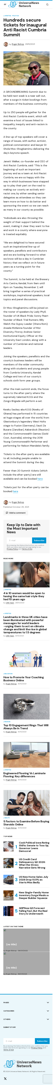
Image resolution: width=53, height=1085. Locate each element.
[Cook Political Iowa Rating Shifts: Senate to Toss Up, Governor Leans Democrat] (8, 846)
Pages (6, 1003)
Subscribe (39, 540)
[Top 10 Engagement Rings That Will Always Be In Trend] (26, 707)
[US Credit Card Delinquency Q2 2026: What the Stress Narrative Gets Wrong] (8, 863)
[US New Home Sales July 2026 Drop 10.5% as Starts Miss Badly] (8, 880)
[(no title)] (26, 940)
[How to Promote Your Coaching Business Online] (26, 659)
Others (6, 1019)
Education (8, 674)
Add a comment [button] (17, 513)
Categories (8, 1011)
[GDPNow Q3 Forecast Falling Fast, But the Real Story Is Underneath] (8, 911)
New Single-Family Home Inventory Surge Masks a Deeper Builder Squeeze (34, 895)
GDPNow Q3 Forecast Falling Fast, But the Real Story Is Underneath (33, 910)
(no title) (11, 944)
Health (7, 818)
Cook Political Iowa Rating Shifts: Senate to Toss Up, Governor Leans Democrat (34, 846)
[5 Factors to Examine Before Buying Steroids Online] (26, 803)
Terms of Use (27, 549)
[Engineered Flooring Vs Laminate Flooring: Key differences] (26, 755)
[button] (5, 4)
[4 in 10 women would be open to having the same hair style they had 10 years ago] (26, 575)
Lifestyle (7, 16)
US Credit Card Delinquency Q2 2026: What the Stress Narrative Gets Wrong (32, 863)
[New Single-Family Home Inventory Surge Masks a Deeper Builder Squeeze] (8, 895)
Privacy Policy (12, 549)
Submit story (9, 1027)
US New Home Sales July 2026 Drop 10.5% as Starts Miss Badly (33, 879)
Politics (15, 16)
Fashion (7, 722)
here (40, 478)
